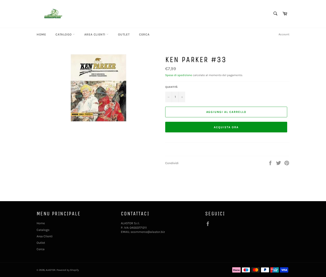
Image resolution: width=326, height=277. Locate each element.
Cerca (144, 34)
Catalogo (64, 34)
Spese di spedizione (178, 75)
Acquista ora (226, 127)
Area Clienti (95, 34)
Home (41, 34)
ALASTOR (50, 270)
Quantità (171, 86)
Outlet (124, 34)
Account (284, 34)
